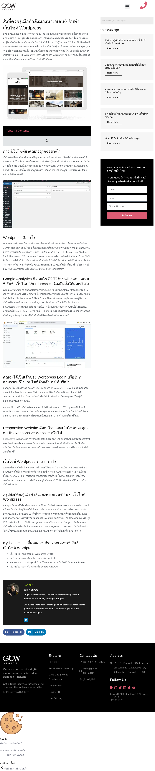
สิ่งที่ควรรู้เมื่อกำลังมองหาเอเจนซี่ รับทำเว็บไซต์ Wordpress (125, 42)
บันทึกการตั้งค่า (8, 763)
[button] (127, 6)
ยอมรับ (3, 739)
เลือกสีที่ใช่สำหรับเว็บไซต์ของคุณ (122, 138)
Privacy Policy (116, 700)
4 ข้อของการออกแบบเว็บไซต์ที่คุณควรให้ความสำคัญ (125, 91)
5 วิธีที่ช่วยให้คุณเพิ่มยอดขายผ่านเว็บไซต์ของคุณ (126, 115)
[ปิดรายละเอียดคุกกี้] (2, 768)
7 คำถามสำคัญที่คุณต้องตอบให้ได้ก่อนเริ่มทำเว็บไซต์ (125, 66)
